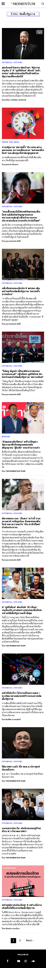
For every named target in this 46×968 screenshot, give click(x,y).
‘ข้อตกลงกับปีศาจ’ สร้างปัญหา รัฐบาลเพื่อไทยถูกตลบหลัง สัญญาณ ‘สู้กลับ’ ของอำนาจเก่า (21, 444)
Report (6, 436)
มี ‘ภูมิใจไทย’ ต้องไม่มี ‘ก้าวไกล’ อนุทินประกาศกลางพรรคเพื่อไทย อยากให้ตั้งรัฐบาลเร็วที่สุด (22, 610)
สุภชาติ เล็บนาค (11, 164)
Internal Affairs (12, 62)
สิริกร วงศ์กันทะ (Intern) (15, 100)
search (43, 4)
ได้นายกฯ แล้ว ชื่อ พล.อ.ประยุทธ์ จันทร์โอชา (21, 768)
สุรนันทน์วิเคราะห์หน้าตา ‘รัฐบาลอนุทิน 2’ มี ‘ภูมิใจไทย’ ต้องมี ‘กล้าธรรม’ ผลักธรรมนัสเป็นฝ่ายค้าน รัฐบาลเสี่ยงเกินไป (21, 72)
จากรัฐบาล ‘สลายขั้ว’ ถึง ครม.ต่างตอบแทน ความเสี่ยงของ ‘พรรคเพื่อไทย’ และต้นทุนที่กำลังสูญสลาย (23, 150)
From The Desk (10, 142)
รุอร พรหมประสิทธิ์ (13, 241)
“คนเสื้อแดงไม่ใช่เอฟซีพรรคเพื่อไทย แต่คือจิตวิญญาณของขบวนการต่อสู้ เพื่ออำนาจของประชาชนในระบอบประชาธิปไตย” (21, 216)
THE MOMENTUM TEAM (15, 471)
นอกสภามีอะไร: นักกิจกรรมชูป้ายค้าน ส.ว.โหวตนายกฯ (21, 830)
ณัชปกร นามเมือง (12, 928)
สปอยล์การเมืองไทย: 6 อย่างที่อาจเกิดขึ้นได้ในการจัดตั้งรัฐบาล (22, 906)
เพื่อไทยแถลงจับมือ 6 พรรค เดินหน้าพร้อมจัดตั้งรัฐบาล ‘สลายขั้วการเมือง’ (21, 291)
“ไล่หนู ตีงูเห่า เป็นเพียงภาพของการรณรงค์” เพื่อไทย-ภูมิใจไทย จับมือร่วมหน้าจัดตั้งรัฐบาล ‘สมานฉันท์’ (23, 374)
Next (29, 940)
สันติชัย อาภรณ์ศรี (13, 719)
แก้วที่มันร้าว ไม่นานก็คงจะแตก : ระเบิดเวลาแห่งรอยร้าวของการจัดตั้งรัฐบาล (22, 695)
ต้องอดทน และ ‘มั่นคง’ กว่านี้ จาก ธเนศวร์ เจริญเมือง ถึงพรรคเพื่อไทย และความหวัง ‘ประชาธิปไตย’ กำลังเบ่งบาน (21, 523)
